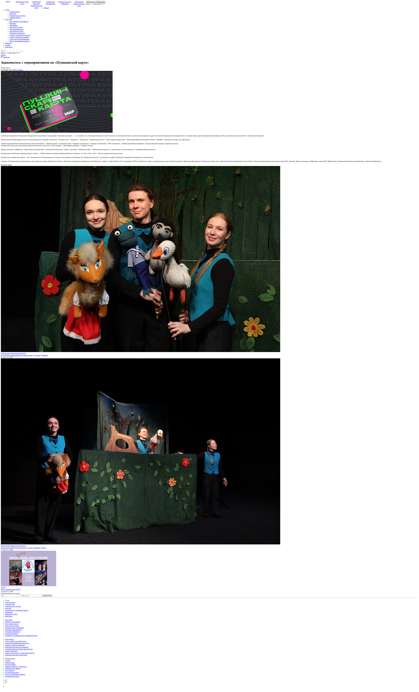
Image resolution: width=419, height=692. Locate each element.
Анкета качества (11, 651)
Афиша (46, 8)
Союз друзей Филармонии (19, 39)
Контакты (9, 47)
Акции (7, 45)
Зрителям (8, 620)
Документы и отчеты (17, 16)
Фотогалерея (10, 663)
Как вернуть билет (16, 31)
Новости (8, 43)
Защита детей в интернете (19, 37)
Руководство (10, 604)
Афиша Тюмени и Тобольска (16, 666)
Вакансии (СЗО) (11, 614)
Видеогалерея (10, 665)
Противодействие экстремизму (16, 647)
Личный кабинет (11, 634)
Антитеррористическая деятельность (19, 649)
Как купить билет (16, 27)
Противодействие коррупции (16, 655)
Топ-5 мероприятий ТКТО (11, 589)
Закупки (8, 608)
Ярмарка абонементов (13, 630)
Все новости (10, 670)
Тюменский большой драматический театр (36, 5)
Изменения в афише (12, 668)
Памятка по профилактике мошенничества (21, 636)
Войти (3, 55)
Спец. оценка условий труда (15, 641)
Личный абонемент (12, 632)
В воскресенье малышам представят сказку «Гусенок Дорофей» (24, 355)
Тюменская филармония (50, 3)
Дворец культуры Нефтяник (64, 3)
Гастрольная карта (12, 672)
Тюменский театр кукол (22, 3)
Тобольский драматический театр (79, 4)
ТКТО (15, 70)
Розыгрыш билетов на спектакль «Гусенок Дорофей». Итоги (23, 548)
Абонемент (14, 25)
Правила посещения (17, 33)
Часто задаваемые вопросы (20, 41)
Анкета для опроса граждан (20, 35)
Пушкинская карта (17, 29)
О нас (7, 10)
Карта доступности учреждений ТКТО (19, 653)
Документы (9, 639)
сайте (113, 157)
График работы (15, 18)
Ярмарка (13, 23)
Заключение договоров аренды (16, 610)
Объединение (15, 12)
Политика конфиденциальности (17, 643)
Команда (13, 14)
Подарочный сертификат (19, 21)
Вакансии (9, 612)
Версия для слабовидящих (96, 2)
